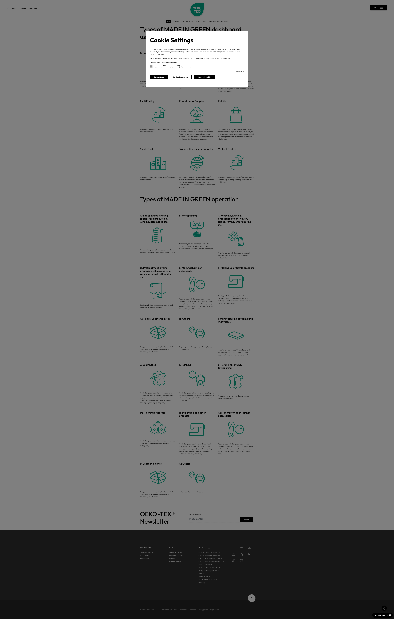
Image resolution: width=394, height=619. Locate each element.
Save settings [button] (159, 77)
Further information (180, 77)
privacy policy (219, 52)
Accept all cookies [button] (204, 77)
